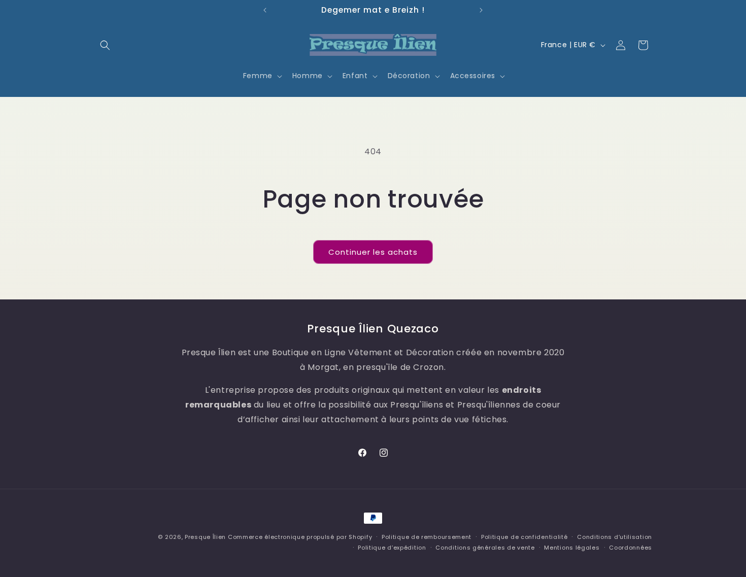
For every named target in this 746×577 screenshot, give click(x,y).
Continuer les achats (373, 252)
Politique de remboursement (426, 537)
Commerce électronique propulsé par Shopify (300, 537)
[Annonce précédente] (265, 10)
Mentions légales (571, 548)
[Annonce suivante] (481, 10)
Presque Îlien (205, 537)
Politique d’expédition (392, 548)
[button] (105, 45)
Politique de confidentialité (524, 537)
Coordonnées (630, 548)
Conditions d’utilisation (614, 537)
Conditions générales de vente (484, 548)
